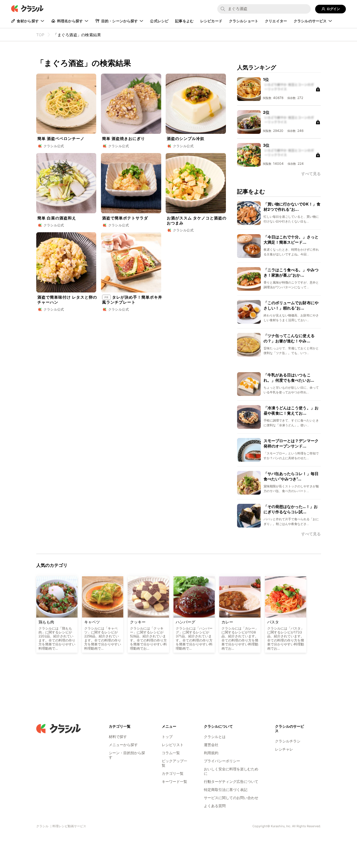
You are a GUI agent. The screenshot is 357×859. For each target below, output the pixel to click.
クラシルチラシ (287, 741)
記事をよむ (184, 21)
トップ (167, 736)
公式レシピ (159, 21)
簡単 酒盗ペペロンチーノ (61, 138)
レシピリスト (173, 744)
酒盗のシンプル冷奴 (185, 138)
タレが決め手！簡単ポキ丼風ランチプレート (132, 299)
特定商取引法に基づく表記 (225, 789)
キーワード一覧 (174, 781)
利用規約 (211, 753)
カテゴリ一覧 (173, 773)
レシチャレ (284, 749)
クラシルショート (243, 21)
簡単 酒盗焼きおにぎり (123, 138)
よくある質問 (215, 806)
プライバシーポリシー (222, 761)
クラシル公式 (54, 146)
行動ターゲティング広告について (231, 781)
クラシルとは (215, 736)
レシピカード (211, 21)
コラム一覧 (171, 753)
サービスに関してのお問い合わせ (231, 797)
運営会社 (211, 744)
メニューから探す (123, 744)
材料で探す (118, 736)
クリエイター (276, 21)
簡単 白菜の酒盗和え (56, 218)
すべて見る (311, 534)
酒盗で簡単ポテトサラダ (125, 218)
